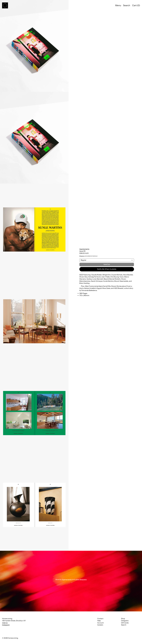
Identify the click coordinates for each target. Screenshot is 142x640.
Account (100, 623)
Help (99, 621)
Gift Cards (125, 623)
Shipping (81, 256)
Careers (100, 625)
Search (123, 625)
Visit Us (5, 623)
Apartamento (84, 249)
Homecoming (13, 638)
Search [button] (126, 5)
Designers (124, 621)
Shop (123, 619)
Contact (100, 619)
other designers (81, 580)
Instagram (6, 625)
